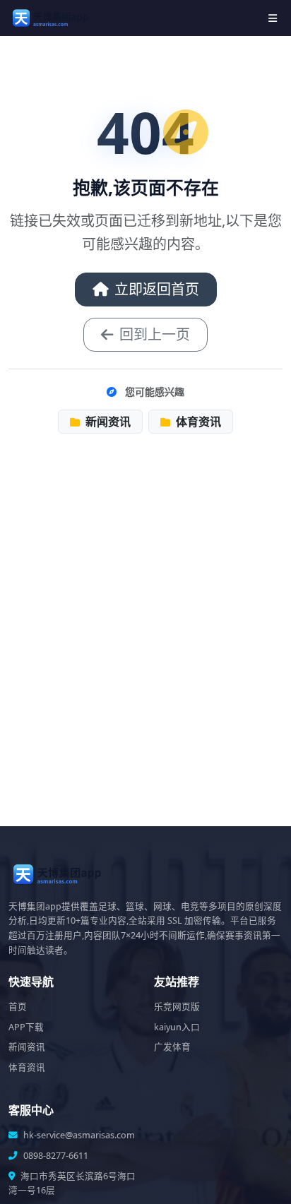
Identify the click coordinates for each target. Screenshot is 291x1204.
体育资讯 (197, 421)
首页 (17, 1007)
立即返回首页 (156, 289)
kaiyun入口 (177, 1027)
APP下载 (26, 1027)
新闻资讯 (107, 421)
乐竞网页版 (177, 1007)
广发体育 (172, 1047)
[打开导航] (273, 18)
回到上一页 (154, 334)
